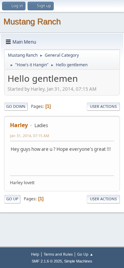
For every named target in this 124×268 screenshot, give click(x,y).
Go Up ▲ (85, 254)
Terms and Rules (58, 254)
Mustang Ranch (32, 21)
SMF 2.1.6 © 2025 (47, 261)
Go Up (12, 198)
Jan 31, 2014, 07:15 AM (29, 135)
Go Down (15, 106)
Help (35, 254)
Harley (19, 125)
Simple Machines (78, 261)
